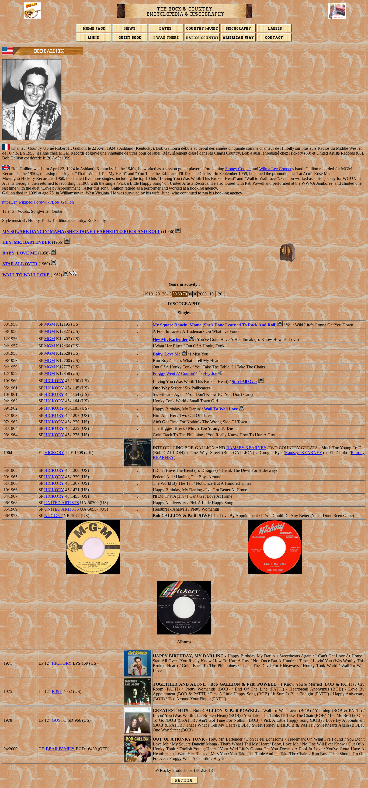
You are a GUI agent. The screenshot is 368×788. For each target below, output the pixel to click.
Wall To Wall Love (221, 409)
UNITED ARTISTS (61, 502)
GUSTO (59, 720)
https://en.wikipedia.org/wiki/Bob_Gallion (38, 202)
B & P (57, 691)
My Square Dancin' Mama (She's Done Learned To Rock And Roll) (82, 231)
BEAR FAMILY (60, 749)
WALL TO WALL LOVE (26, 275)
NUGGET (53, 515)
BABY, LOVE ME (19, 253)
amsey (303, 452)
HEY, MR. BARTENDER (26, 242)
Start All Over (244, 381)
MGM (49, 324)
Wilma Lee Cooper (275, 168)
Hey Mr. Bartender (170, 339)
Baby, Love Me (166, 354)
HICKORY (54, 380)
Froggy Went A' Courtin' (174, 373)
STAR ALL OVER (19, 263)
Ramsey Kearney (246, 447)
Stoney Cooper (238, 168)
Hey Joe (210, 373)
